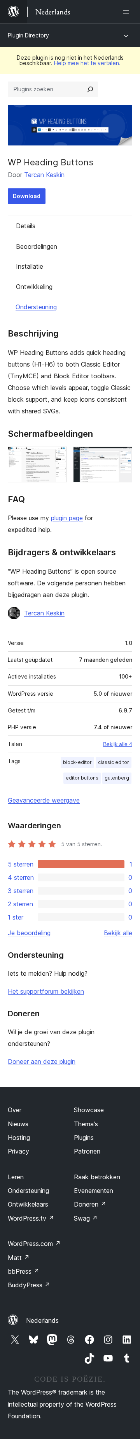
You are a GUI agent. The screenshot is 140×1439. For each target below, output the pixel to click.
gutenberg (117, 778)
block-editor (77, 762)
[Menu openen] (127, 11)
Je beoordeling (29, 933)
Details (25, 226)
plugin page (67, 518)
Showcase (89, 1110)
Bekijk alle (118, 933)
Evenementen (93, 1190)
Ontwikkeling (34, 287)
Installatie (29, 266)
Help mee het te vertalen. (87, 63)
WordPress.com (34, 1244)
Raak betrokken (97, 1177)
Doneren (90, 1204)
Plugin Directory (28, 35)
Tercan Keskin (44, 175)
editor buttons (82, 778)
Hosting (19, 1137)
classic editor (113, 762)
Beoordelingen (36, 246)
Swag (86, 1218)
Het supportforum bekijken (46, 991)
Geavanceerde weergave (44, 800)
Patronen (87, 1151)
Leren (16, 1177)
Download (26, 196)
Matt (19, 1258)
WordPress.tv (31, 1218)
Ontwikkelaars (28, 1204)
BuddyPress (29, 1285)
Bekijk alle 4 (117, 744)
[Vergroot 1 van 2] (56, 457)
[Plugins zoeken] (90, 89)
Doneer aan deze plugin (41, 1061)
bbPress (23, 1271)
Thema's (86, 1124)
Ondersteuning (36, 307)
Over (14, 1110)
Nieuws (18, 1124)
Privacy (18, 1151)
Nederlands (42, 1320)
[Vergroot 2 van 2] (122, 457)
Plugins (84, 1137)
